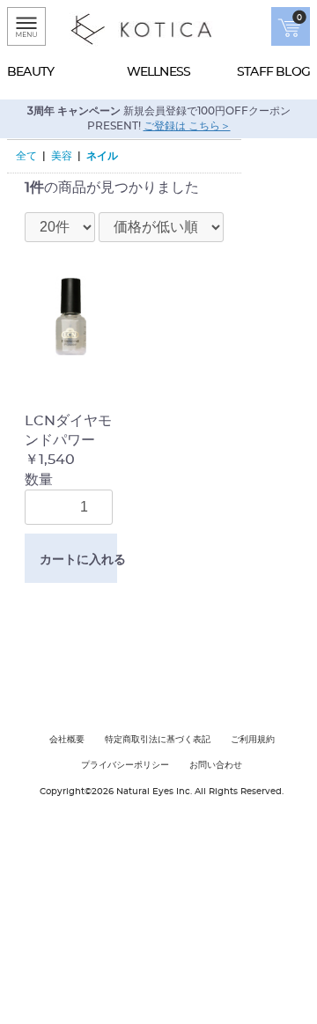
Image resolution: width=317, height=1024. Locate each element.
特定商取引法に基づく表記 (157, 739)
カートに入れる (78, 559)
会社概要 (67, 739)
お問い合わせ (215, 765)
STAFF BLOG (273, 72)
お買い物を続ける (104, 659)
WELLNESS (159, 72)
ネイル (102, 156)
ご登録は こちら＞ (187, 126)
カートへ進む (225, 659)
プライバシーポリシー (125, 765)
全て (26, 156)
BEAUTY (30, 72)
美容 (61, 156)
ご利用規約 (253, 739)
